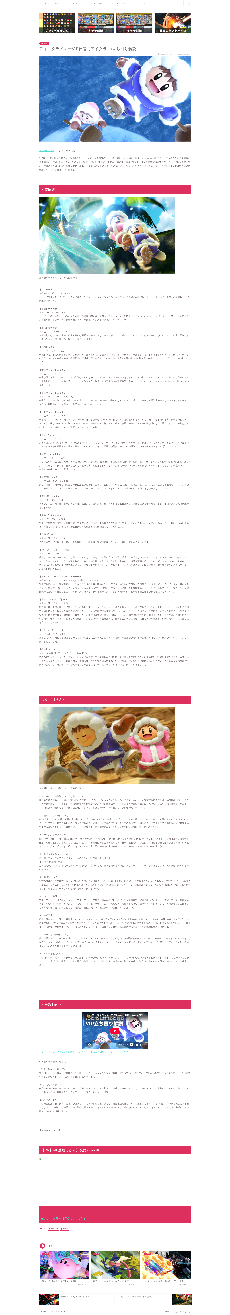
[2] (173, 23)
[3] (96, 23)
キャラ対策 (121, 3)
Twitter (146, 3)
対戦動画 (65, 1229)
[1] (57, 23)
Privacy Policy (56, 1311)
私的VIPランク (46, 150)
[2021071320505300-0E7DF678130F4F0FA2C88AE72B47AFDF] (115, 99)
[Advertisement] (115, 1181)
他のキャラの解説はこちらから (66, 1219)
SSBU (44, 1229)
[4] (134, 23)
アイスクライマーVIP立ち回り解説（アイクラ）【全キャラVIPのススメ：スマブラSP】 (84, 1052)
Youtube (170, 3)
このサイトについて (51, 3)
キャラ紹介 (44, 43)
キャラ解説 (98, 3)
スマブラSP (54, 1229)
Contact (44, 1311)
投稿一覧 (74, 3)
